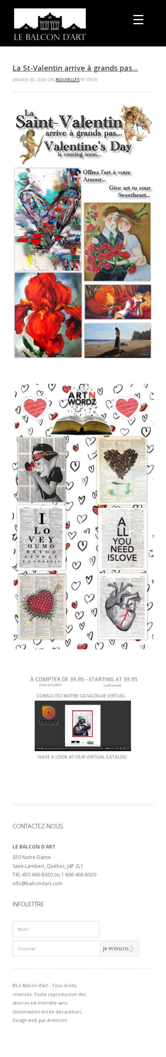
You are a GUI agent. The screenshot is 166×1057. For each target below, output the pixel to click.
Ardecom (57, 1020)
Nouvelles (67, 79)
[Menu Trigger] (138, 19)
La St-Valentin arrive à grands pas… (75, 68)
